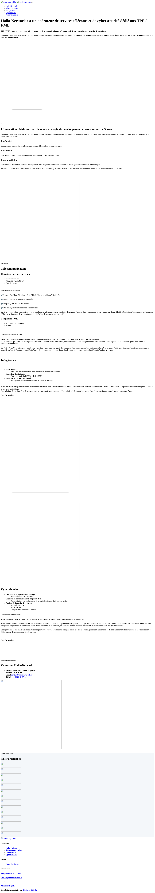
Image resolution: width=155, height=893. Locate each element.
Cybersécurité (11, 13)
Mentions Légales (8, 886)
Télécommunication (13, 8)
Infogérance (10, 10)
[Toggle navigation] (32, 2)
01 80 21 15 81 (21, 677)
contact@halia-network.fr (21, 675)
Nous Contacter (12, 15)
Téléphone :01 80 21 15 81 (11, 873)
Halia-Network (11, 6)
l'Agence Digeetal (30, 890)
